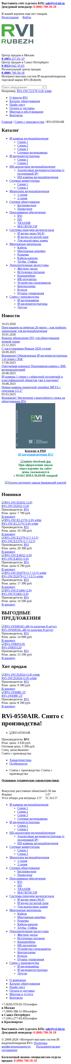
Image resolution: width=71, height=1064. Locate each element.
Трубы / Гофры (27, 261)
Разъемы (23, 254)
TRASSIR (24, 223)
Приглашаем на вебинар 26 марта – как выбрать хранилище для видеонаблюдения (34, 329)
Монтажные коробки (31, 251)
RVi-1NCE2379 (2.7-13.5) (18, 541)
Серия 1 (22, 142)
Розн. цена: (9, 513)
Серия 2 (22, 145)
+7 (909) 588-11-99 (14, 1011)
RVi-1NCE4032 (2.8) (15, 558)
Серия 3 (22, 149)
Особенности (18, 763)
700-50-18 (13, 72)
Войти (26, 17)
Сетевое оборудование (24, 201)
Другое (22, 307)
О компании (17, 980)
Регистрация (10, 17)
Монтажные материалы (25, 244)
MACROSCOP (27, 226)
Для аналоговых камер (32, 240)
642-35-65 (13, 65)
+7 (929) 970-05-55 (14, 1004)
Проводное (24, 208)
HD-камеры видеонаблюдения (37, 177)
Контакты (16, 115)
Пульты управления (30, 293)
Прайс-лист (17, 104)
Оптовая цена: (11, 746)
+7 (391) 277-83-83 (14, 1018)
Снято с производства (29, 121)
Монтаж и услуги (21, 994)
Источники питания (31, 272)
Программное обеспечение (27, 212)
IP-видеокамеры (28, 300)
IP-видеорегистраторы (24, 156)
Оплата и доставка (22, 108)
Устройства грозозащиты (34, 282)
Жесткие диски (27, 268)
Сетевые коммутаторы (24, 180)
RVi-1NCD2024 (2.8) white (19, 678)
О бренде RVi (18, 97)
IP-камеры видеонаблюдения (28, 138)
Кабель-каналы (27, 258)
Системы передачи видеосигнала (31, 230)
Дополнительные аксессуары (29, 265)
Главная (7, 121)
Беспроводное (26, 205)
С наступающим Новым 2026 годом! (26, 348)
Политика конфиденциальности (24, 1044)
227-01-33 (13, 58)
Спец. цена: (9, 750)
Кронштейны (26, 275)
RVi (19, 215)
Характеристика (20, 760)
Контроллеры (26, 286)
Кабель (22, 247)
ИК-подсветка (26, 279)
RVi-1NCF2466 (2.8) (15, 594)
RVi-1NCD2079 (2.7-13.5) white (22, 576)
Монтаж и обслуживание (26, 111)
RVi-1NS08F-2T (12, 695)
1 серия (22, 194)
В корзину (8, 516)
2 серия (22, 198)
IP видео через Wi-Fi (30, 233)
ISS (19, 219)
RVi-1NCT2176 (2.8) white (34, 91)
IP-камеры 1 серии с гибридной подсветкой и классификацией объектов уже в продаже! (32, 378)
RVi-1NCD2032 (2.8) (15, 506)
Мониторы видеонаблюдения (29, 191)
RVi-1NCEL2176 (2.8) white (20, 523)
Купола (22, 289)
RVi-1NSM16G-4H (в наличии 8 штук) (27, 630)
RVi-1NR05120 (11, 647)
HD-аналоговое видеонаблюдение (32, 166)
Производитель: (13, 509)
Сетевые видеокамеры (32, 152)
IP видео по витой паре (33, 237)
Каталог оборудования (24, 101)
